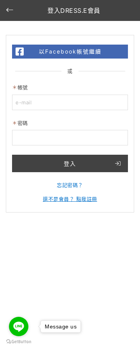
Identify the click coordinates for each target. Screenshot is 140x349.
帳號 (23, 87)
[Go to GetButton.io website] (18, 341)
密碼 (23, 123)
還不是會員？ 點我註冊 (70, 199)
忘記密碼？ (70, 185)
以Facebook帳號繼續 (70, 51)
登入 (70, 163)
